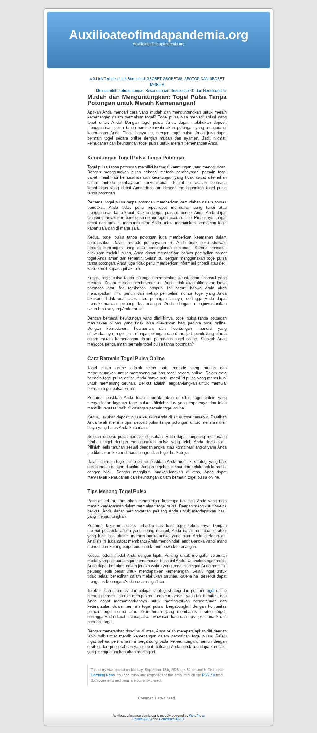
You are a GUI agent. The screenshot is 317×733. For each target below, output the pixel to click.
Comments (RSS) (171, 719)
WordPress (197, 715)
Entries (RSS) (142, 719)
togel (210, 590)
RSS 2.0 (208, 675)
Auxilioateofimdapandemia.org (158, 35)
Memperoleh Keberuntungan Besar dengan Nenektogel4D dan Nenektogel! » (161, 90)
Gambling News (103, 675)
